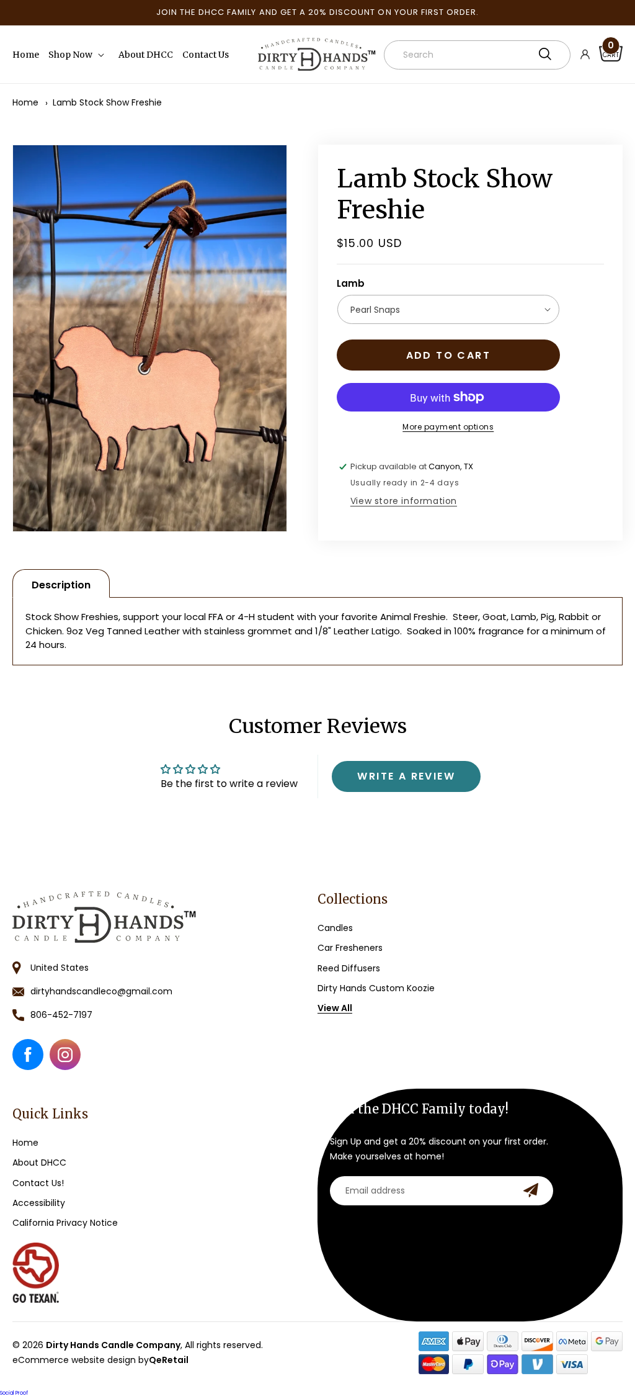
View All (335, 1008)
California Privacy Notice (65, 1223)
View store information (403, 501)
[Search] (545, 54)
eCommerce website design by (100, 1360)
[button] (78, 55)
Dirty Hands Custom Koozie (376, 988)
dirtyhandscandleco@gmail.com (101, 991)
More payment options (448, 426)
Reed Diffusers (349, 968)
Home (25, 102)
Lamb (351, 283)
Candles (335, 928)
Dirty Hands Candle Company (113, 1345)
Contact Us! (38, 1183)
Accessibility (38, 1203)
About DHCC (39, 1162)
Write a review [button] (406, 776)
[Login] (590, 54)
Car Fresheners (350, 948)
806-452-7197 (61, 1015)
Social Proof (14, 1393)
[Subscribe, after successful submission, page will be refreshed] (530, 1190)
